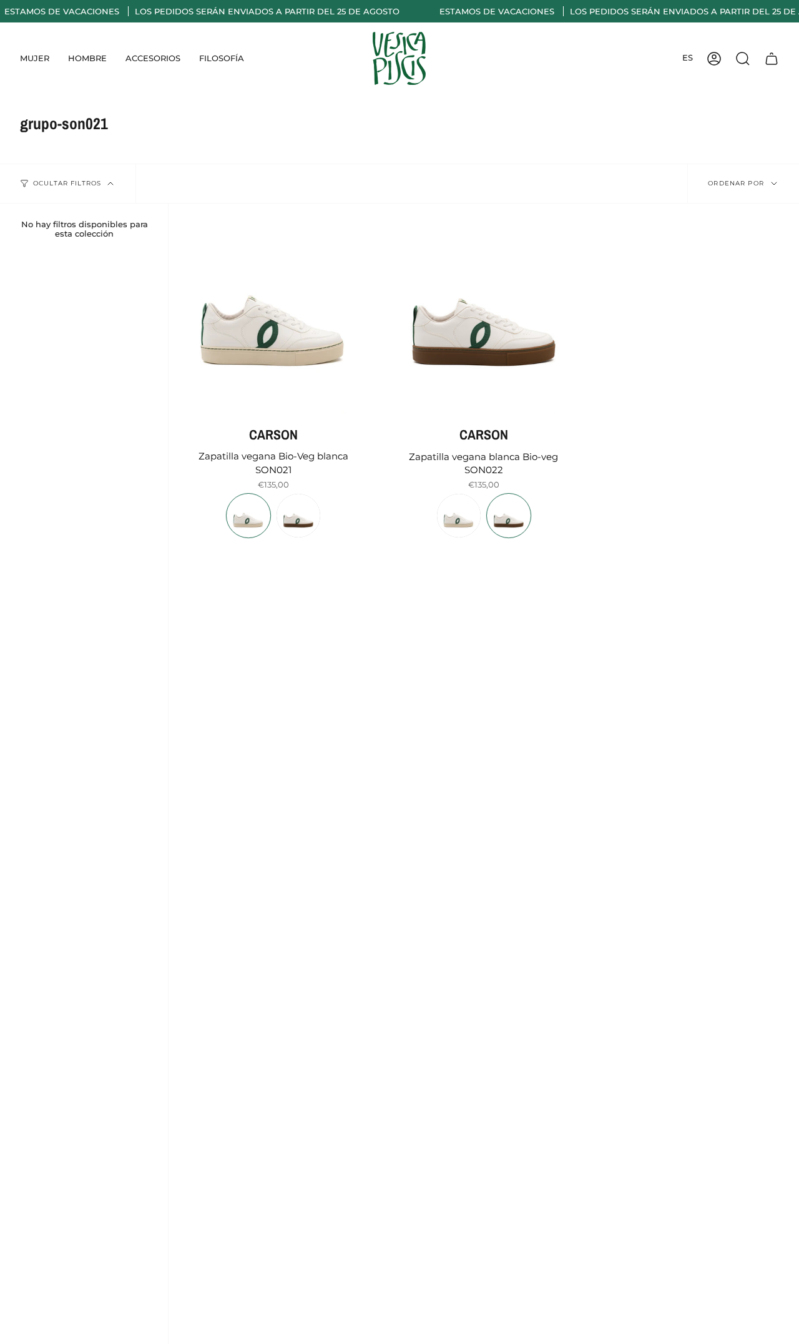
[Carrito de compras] (771, 58)
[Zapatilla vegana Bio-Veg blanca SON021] (274, 309)
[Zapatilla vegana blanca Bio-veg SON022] (484, 309)
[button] (35, 58)
